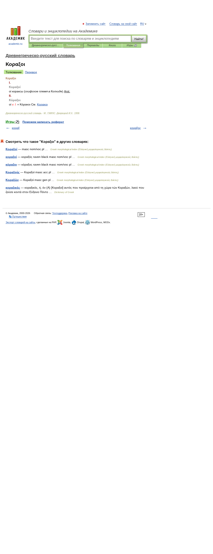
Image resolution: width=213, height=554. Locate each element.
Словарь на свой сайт (123, 23)
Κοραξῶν (12, 180)
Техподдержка (59, 213)
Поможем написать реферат (43, 122)
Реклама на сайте (77, 213)
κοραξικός (13, 187)
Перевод (31, 72)
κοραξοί (11, 156)
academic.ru (15, 43)
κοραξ (16, 128)
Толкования (73, 45)
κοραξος (135, 128)
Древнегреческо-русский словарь (46, 45)
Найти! (139, 39)
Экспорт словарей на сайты (20, 222)
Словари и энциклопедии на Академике (63, 31)
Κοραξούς (13, 172)
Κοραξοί (11, 149)
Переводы (93, 45)
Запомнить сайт (95, 23)
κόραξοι (11, 164)
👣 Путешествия (18, 216)
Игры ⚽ (132, 45)
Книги (112, 45)
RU (142, 23)
